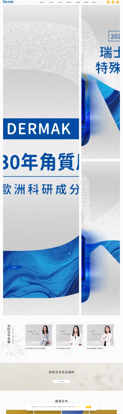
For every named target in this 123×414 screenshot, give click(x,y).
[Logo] (8, 2)
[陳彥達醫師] (69, 334)
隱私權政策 (78, 407)
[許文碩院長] (100, 335)
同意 (88, 407)
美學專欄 (68, 2)
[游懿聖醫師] (38, 335)
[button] (108, 2)
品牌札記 (51, 2)
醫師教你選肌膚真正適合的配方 (67, 348)
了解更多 (14, 267)
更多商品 (61, 381)
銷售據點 (78, 2)
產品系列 (60, 2)
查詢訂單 (94, 2)
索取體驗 (86, 2)
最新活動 (42, 2)
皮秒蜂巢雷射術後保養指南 (96, 348)
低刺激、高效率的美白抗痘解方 (36, 348)
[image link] (100, 82)
